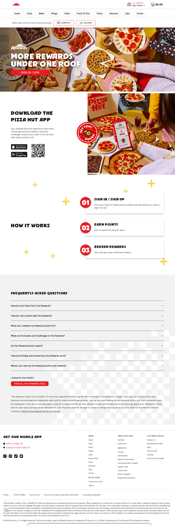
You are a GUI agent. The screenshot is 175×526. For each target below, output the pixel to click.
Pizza (29, 13)
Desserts (113, 13)
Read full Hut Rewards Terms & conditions (40, 411)
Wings (54, 13)
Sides (67, 13)
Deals (17, 13)
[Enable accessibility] (6, 510)
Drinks (140, 13)
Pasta (99, 13)
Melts (41, 13)
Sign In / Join (30, 72)
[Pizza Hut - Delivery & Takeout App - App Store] (19, 147)
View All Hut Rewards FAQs (29, 383)
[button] (87, 306)
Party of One (83, 13)
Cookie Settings (19, 495)
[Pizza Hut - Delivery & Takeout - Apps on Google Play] (19, 154)
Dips (127, 13)
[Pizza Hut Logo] (16, 4)
